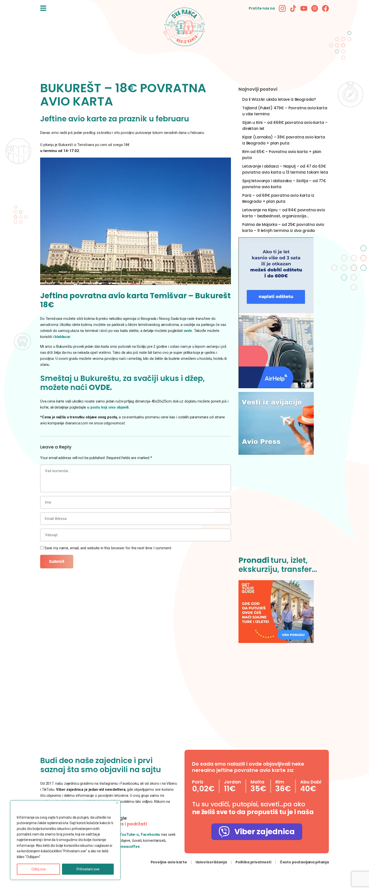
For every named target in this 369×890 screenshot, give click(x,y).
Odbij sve (38, 869)
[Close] (117, 803)
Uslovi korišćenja (211, 862)
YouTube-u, (129, 834)
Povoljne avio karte (169, 862)
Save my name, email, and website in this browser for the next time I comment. (108, 548)
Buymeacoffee (127, 846)
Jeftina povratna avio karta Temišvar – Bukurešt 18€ (135, 300)
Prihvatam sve (88, 869)
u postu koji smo (101, 407)
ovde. (188, 330)
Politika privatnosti (253, 862)
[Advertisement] (283, 508)
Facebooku (151, 834)
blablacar (62, 336)
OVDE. (100, 387)
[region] (65, 840)
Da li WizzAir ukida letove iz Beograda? (279, 99)
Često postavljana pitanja (304, 862)
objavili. (123, 407)
